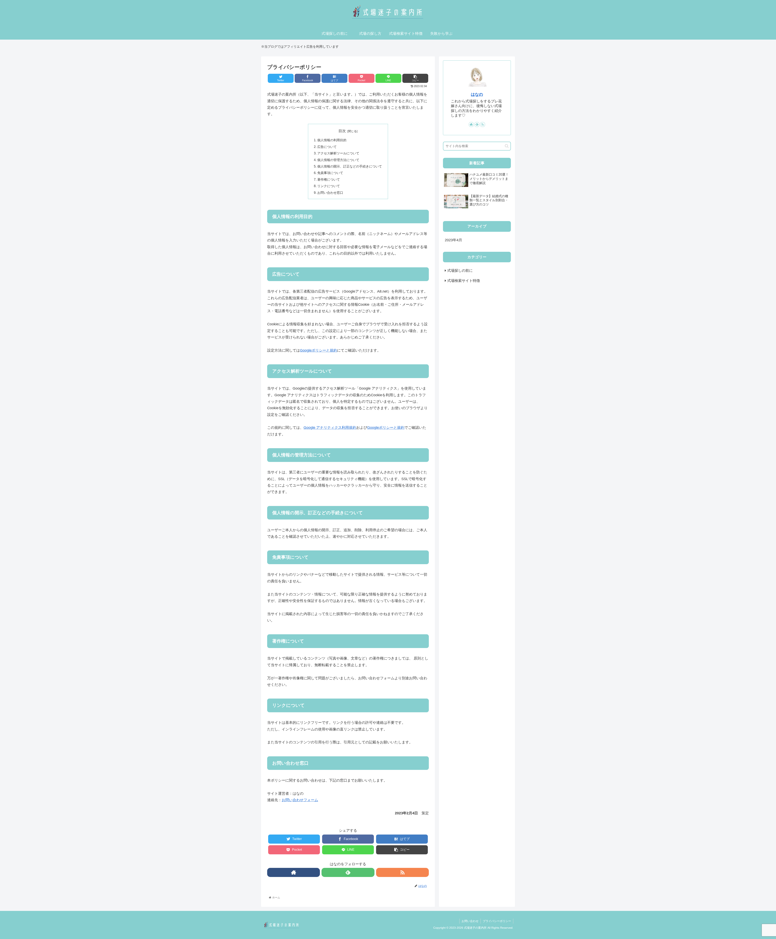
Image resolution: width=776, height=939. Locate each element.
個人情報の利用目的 (331, 140)
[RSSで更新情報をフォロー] (402, 872)
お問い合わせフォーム (300, 800)
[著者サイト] (293, 872)
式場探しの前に (460, 271)
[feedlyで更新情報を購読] (348, 872)
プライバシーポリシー (497, 921)
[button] (506, 146)
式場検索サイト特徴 (463, 281)
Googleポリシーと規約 (318, 350)
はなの (477, 94)
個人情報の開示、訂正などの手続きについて (349, 166)
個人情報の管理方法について (338, 160)
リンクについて (328, 186)
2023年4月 (453, 240)
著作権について (328, 179)
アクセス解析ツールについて (338, 153)
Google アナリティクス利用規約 (330, 428)
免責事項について (330, 173)
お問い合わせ (470, 921)
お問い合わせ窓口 (330, 192)
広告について (327, 147)
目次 (342, 131)
